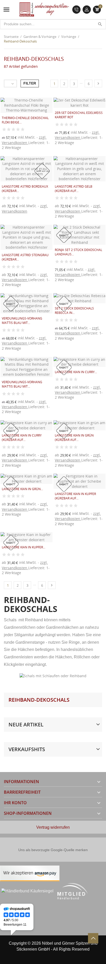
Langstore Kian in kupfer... (23, 547)
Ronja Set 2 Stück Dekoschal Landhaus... (78, 252)
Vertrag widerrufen (53, 827)
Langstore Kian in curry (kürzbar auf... (22, 437)
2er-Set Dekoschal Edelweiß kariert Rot (79, 115)
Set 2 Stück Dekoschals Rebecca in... (74, 310)
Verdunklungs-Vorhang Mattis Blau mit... (22, 320)
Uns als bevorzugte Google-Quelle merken (53, 850)
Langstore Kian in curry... (76, 372)
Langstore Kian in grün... (22, 489)
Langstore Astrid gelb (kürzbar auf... (73, 188)
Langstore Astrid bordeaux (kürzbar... (25, 188)
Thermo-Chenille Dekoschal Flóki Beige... (25, 120)
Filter (29, 83)
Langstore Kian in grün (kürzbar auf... (74, 437)
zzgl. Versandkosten (24, 140)
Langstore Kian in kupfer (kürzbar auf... (75, 496)
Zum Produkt (62, 146)
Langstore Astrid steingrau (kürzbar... (25, 257)
